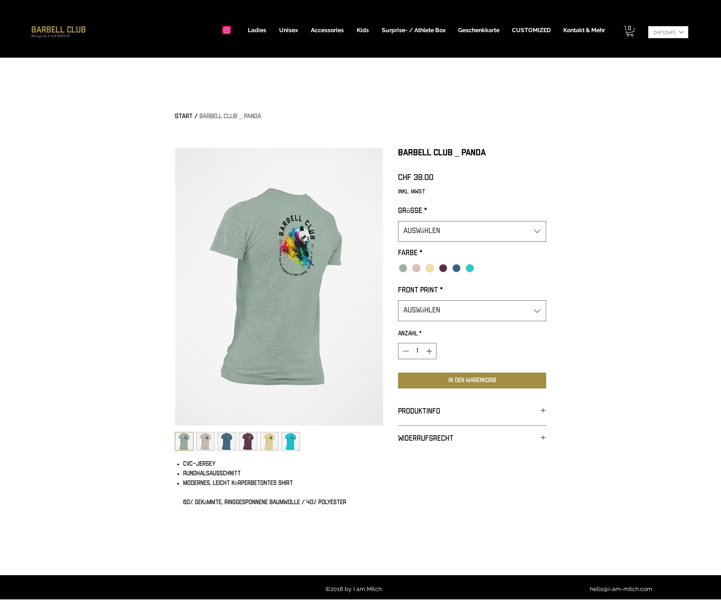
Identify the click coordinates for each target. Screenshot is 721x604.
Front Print (420, 290)
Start (184, 116)
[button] (257, 30)
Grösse (412, 211)
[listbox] (668, 32)
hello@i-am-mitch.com (621, 589)
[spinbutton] (417, 351)
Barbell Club (58, 30)
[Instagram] (226, 30)
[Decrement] (405, 351)
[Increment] (430, 351)
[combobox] (472, 231)
